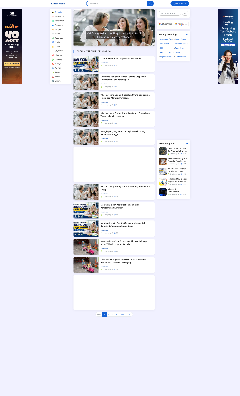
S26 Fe (177, 52)
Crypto (57, 46)
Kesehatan (59, 16)
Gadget (57, 29)
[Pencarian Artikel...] (185, 13)
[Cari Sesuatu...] (150, 3)
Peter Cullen (179, 48)
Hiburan (58, 55)
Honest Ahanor (180, 39)
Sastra (57, 72)
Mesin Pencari (181, 3)
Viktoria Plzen (181, 57)
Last (129, 314)
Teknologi (58, 25)
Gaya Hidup (59, 51)
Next (122, 314)
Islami (57, 76)
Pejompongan (165, 52)
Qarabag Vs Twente (167, 39)
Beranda (58, 12)
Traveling (58, 59)
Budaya (57, 63)
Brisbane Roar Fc (181, 43)
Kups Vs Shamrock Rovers (170, 57)
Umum (57, 81)
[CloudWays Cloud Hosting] (12, 46)
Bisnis (57, 42)
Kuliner (57, 68)
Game (57, 33)
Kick (161, 48)
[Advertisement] (61, 123)
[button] (78, 27)
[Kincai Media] (58, 3)
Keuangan (58, 38)
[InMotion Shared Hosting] (228, 46)
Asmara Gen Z (165, 43)
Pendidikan (59, 20)
